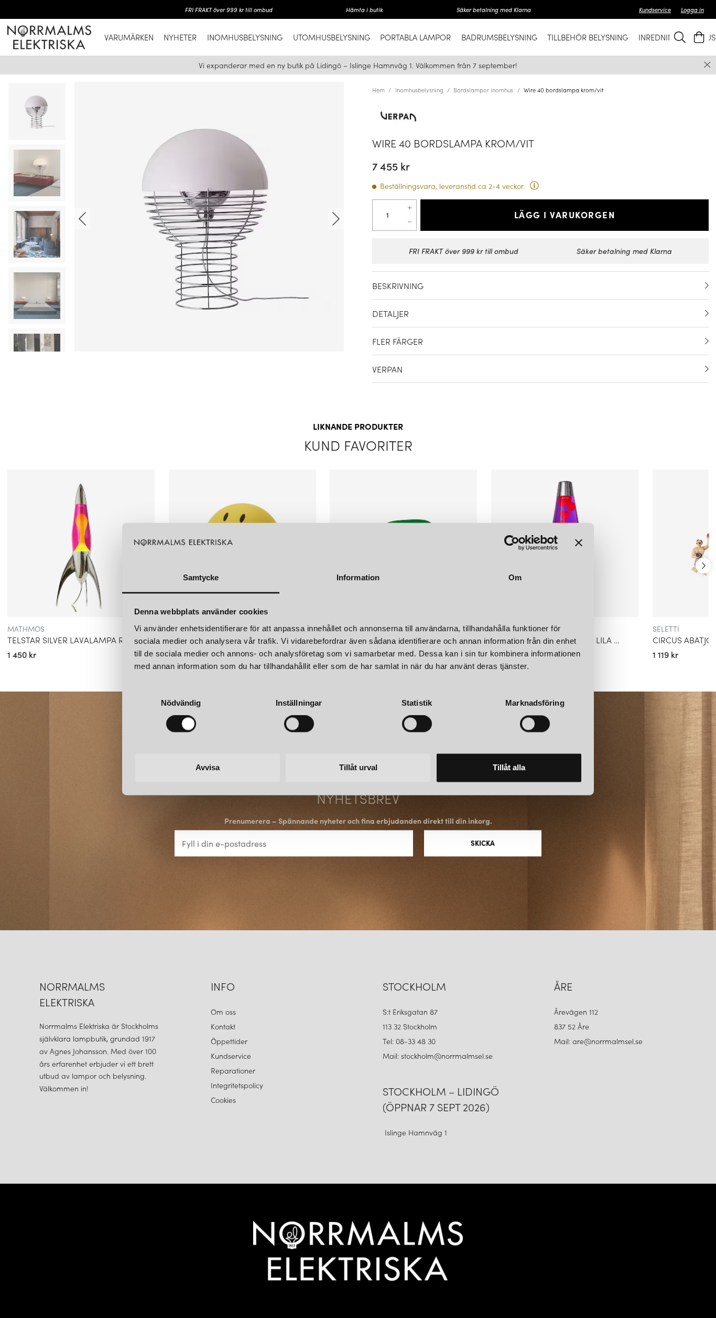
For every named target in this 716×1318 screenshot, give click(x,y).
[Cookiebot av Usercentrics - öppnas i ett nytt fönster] (512, 543)
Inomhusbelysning (419, 90)
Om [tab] (515, 577)
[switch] (299, 724)
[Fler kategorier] (703, 565)
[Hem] (49, 37)
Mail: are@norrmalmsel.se (598, 1041)
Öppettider (229, 1041)
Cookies (223, 1099)
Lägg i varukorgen (564, 214)
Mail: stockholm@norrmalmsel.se (438, 1055)
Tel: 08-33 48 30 (410, 1041)
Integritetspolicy (237, 1085)
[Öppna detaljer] (707, 285)
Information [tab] (358, 577)
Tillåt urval (358, 767)
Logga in (692, 9)
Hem (378, 90)
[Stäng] (707, 65)
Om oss (223, 1011)
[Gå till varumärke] (540, 116)
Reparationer (233, 1070)
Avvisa (208, 767)
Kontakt (224, 1026)
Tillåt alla (509, 767)
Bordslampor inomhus (483, 90)
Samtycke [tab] (201, 577)
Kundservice (655, 9)
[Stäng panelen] (578, 543)
